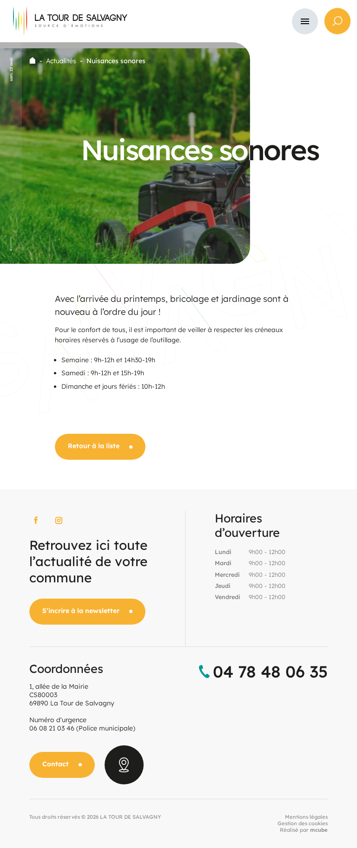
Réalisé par (304, 830)
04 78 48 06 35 (270, 671)
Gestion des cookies (303, 823)
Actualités (61, 61)
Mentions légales (306, 817)
